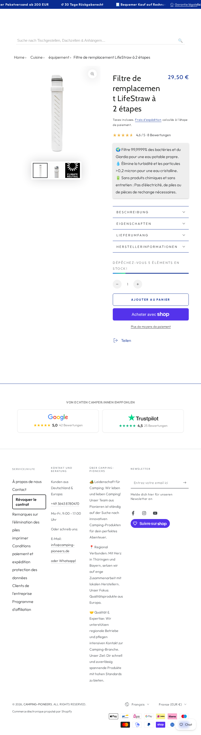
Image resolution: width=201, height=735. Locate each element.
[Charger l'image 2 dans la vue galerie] (56, 170)
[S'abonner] (186, 482)
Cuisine (36, 57)
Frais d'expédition (148, 119)
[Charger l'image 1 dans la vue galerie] (40, 170)
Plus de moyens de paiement (151, 326)
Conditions (21, 545)
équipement (59, 57)
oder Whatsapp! (63, 561)
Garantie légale (183, 4)
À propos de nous (27, 481)
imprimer (20, 537)
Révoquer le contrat (26, 502)
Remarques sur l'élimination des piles (25, 522)
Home (19, 57)
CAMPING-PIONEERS (38, 704)
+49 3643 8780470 (65, 503)
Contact (19, 489)
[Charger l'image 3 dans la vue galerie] (72, 170)
